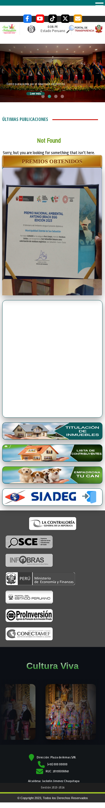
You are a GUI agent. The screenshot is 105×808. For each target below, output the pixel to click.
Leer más (35, 93)
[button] (52, 161)
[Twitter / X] (65, 18)
